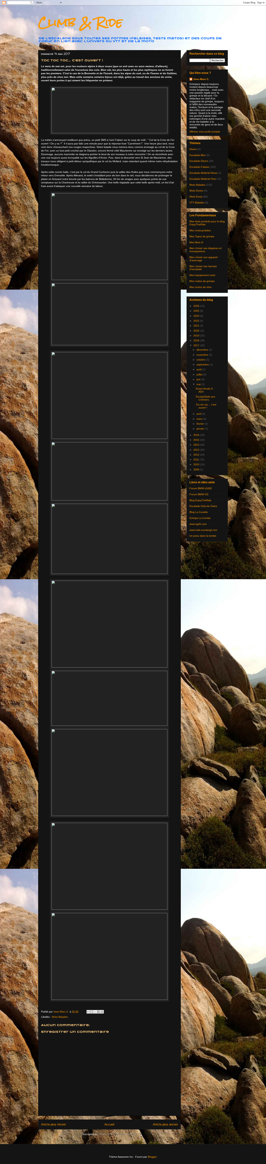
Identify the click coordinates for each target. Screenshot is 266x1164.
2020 (196, 330)
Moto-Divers (196, 190)
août (199, 369)
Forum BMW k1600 (200, 488)
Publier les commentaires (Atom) (117, 1134)
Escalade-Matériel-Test (202, 178)
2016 (196, 434)
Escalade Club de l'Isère (203, 506)
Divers (193, 149)
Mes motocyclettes (200, 230)
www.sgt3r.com (198, 524)
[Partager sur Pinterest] (102, 1012)
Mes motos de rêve (200, 287)
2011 (196, 459)
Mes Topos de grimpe (201, 236)
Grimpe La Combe (200, 518)
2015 (196, 439)
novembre (203, 354)
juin (199, 379)
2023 (196, 315)
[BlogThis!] (92, 1012)
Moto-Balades (60, 1016)
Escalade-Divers (198, 160)
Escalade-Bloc (197, 155)
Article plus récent (53, 1124)
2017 (196, 345)
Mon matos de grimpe (202, 281)
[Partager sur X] (95, 1012)
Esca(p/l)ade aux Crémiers (205, 398)
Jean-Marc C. (201, 79)
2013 (196, 449)
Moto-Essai (195, 196)
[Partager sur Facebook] (98, 1012)
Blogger (152, 1156)
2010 (196, 464)
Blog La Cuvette (198, 512)
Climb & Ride (80, 22)
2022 (196, 320)
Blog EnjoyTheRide (200, 500)
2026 (196, 305)
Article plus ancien (165, 1124)
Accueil (109, 1124)
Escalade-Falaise (199, 166)
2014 (196, 444)
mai (199, 384)
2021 (196, 325)
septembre (203, 364)
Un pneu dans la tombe (202, 535)
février (200, 423)
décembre (203, 349)
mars (200, 418)
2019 (196, 335)
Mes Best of (196, 242)
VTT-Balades (196, 202)
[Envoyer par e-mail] (88, 1012)
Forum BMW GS (198, 494)
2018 (196, 340)
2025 (196, 310)
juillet (200, 374)
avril (199, 413)
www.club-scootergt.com (203, 530)
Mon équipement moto (202, 275)
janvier (201, 428)
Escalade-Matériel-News (203, 172)
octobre (201, 359)
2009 (196, 469)
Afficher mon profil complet (204, 131)
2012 (196, 454)
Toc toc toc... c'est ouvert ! (206, 406)
